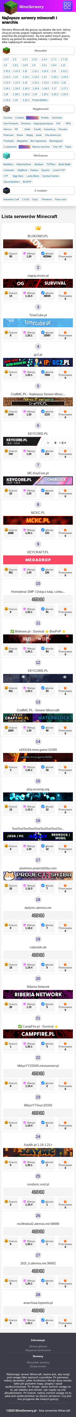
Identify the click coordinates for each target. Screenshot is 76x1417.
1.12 (53, 71)
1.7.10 (64, 59)
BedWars (8, 164)
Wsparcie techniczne (38, 1350)
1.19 (34, 94)
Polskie (45, 118)
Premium (26, 123)
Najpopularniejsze (43, 123)
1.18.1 (16, 94)
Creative (19, 118)
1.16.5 (45, 88)
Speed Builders (12, 182)
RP (16, 129)
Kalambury (50, 129)
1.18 (6, 94)
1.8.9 (25, 65)
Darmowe (57, 118)
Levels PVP (59, 170)
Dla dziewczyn (53, 135)
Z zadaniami (10, 147)
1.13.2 (35, 77)
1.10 (63, 65)
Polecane (9, 135)
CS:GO (25, 199)
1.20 (15, 100)
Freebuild (9, 141)
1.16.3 (26, 88)
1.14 (44, 77)
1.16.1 (7, 88)
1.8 (5, 65)
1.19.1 (45, 94)
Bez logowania (38, 141)
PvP (58, 123)
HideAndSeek (23, 164)
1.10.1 (7, 71)
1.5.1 (25, 59)
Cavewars (9, 170)
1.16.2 (16, 88)
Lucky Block (33, 176)
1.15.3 (55, 83)
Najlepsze (32, 118)
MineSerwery (31, 7)
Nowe (20, 135)
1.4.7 (6, 59)
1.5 (14, 59)
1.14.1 (55, 77)
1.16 (63, 83)
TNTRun (51, 164)
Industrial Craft (11, 199)
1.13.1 (26, 77)
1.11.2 (45, 71)
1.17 (54, 88)
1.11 (25, 71)
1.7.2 (54, 59)
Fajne (68, 147)
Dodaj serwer (38, 1366)
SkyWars (38, 164)
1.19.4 (7, 100)
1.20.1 (26, 100)
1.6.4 (44, 59)
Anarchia (24, 147)
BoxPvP (27, 182)
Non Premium (11, 123)
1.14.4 (16, 83)
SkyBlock (22, 170)
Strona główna (38, 1346)
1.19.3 (64, 94)
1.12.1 (64, 71)
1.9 (33, 65)
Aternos (8, 129)
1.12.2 (7, 77)
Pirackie (63, 129)
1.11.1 (35, 71)
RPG (68, 123)
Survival (8, 118)
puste (39, 135)
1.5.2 (34, 59)
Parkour (34, 170)
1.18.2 (26, 94)
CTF (6, 176)
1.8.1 (15, 65)
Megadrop (22, 141)
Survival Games (50, 176)
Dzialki (37, 129)
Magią (29, 135)
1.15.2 (45, 83)
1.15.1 (35, 83)
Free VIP (57, 147)
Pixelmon (47, 199)
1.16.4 (36, 88)
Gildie (27, 129)
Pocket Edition (40, 100)
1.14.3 (7, 83)
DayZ (35, 199)
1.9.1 (44, 65)
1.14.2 (64, 77)
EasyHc (46, 170)
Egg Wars (18, 176)
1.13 (15, 77)
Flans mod (60, 199)
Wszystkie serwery (38, 1362)
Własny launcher (41, 147)
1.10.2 (16, 71)
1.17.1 (64, 88)
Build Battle (65, 164)
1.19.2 (55, 94)
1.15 (25, 83)
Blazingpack (56, 141)
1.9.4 (54, 65)
